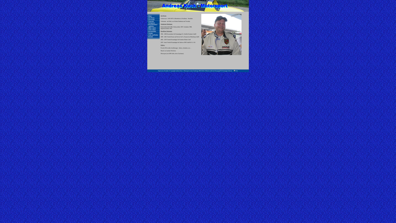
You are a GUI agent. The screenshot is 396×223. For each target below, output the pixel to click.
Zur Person (151, 18)
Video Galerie (152, 29)
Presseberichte (152, 31)
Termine (150, 33)
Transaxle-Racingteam (151, 22)
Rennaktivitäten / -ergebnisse (153, 25)
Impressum (160, 71)
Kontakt (150, 36)
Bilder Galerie (152, 28)
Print (236, 71)
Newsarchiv (151, 19)
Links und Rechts (153, 35)
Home (150, 16)
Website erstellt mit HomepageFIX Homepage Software (218, 71)
